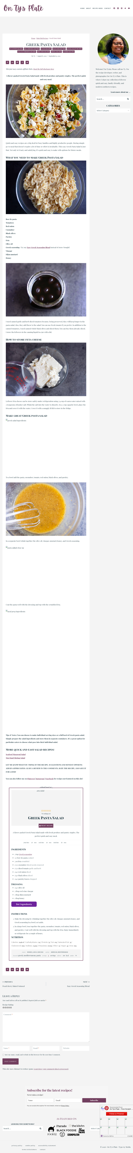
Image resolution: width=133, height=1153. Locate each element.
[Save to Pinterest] (7, 62)
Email (36, 1048)
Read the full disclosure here (43, 69)
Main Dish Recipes (59, 49)
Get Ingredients (24, 904)
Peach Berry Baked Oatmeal (13, 984)
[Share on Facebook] (22, 62)
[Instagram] (118, 8)
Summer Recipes (68, 51)
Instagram (40, 779)
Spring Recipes (56, 51)
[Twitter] (125, 8)
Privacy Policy (17, 1145)
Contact (107, 8)
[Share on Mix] (17, 62)
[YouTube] (129, 8)
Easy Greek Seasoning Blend (38, 247)
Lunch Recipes (46, 49)
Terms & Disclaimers (29, 1149)
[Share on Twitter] (27, 62)
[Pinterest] (121, 8)
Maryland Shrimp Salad (15, 758)
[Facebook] (114, 8)
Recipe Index (98, 8)
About (88, 8)
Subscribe (94, 1100)
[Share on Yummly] (12, 62)
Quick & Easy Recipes (74, 49)
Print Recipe (47, 826)
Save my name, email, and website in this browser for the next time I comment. (32, 1055)
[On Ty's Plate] (23, 8)
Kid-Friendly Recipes (31, 49)
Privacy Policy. (65, 1106)
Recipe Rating (7, 1005)
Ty (34, 56)
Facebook (49, 779)
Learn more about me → (121, 92)
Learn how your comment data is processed (51, 1069)
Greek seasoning (25, 854)
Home (82, 8)
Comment (8, 1014)
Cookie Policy (30, 1145)
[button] (42, 810)
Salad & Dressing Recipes (27, 51)
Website (66, 1048)
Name (6, 1048)
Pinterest (31, 779)
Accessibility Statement (47, 1145)
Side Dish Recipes (43, 51)
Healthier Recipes (16, 49)
